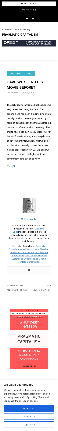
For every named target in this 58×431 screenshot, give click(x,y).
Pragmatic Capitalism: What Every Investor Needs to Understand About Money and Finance (29, 249)
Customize (29, 416)
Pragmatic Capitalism (20, 34)
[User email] (29, 270)
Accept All (29, 408)
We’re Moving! (29, 9)
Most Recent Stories (21, 74)
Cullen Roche (13, 92)
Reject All (29, 424)
